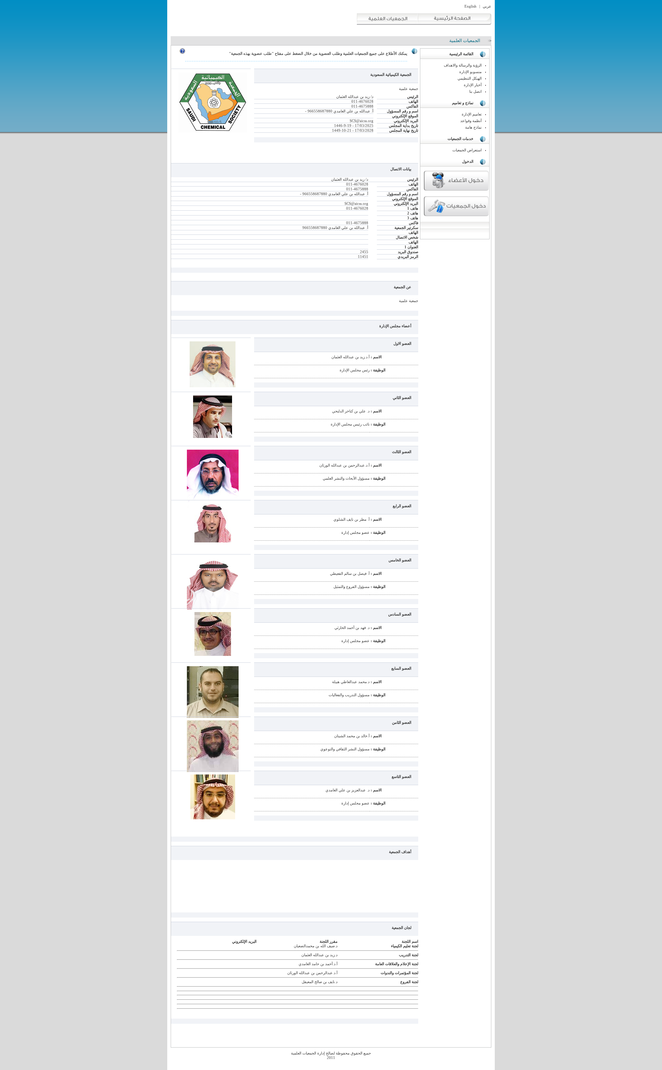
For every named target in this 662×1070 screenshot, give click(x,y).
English (470, 6)
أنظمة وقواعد (471, 121)
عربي (487, 6)
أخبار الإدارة (473, 85)
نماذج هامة (473, 127)
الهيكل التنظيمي (470, 78)
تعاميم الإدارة (472, 114)
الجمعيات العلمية (464, 40)
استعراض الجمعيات (467, 150)
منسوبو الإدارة (470, 72)
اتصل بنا (475, 91)
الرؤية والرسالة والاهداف (463, 65)
